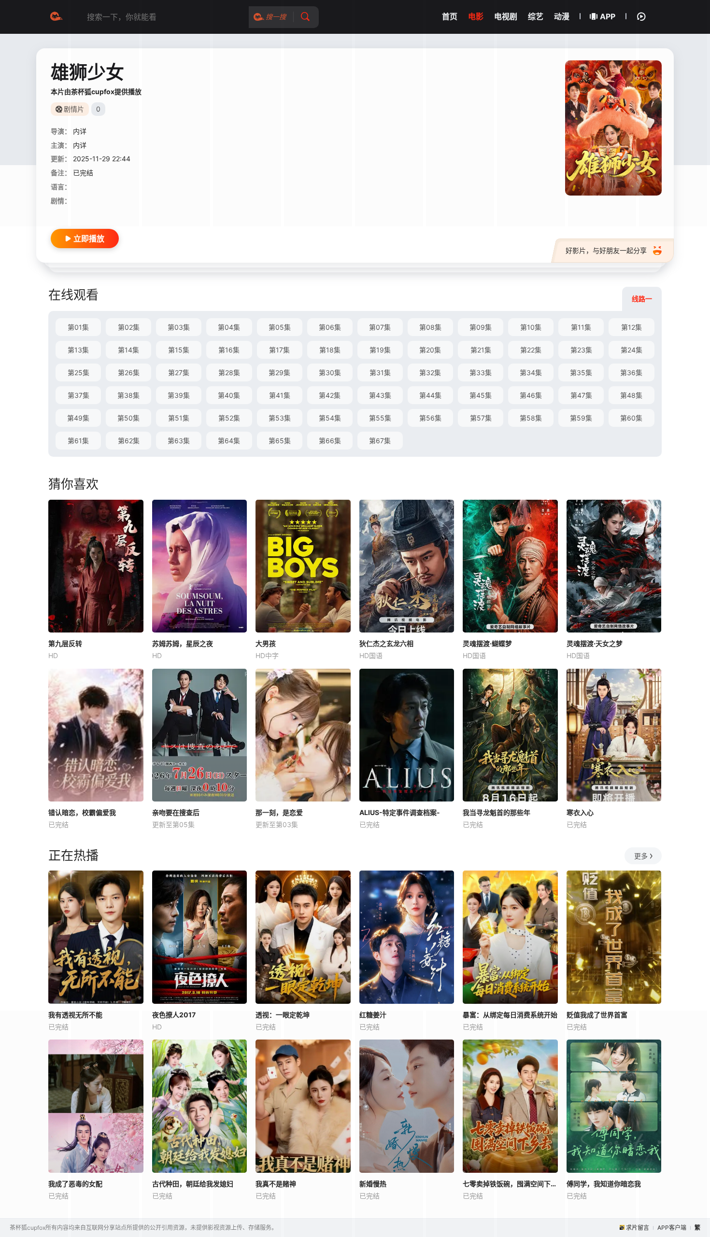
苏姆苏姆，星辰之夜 (182, 643)
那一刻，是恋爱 (279, 812)
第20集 (430, 350)
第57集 (481, 418)
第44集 (430, 395)
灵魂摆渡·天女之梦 (595, 643)
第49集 (78, 418)
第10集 (530, 327)
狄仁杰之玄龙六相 (386, 643)
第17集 (279, 350)
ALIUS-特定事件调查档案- (399, 812)
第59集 (581, 418)
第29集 (279, 372)
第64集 (229, 440)
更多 (641, 856)
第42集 (330, 395)
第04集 (229, 327)
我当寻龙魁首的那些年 (496, 812)
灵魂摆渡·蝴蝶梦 (487, 643)
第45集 (480, 395)
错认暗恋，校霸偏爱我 (82, 812)
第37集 (78, 395)
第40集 (229, 395)
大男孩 (266, 643)
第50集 (128, 418)
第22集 (530, 350)
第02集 (129, 327)
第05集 (280, 327)
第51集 (178, 418)
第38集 (128, 395)
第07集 (380, 327)
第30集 (330, 372)
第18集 (330, 350)
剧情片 (74, 109)
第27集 (178, 372)
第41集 (279, 395)
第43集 (380, 395)
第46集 (531, 395)
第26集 (129, 372)
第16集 (229, 350)
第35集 (581, 372)
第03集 (179, 327)
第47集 (581, 395)
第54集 (330, 418)
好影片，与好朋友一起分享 (606, 250)
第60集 (631, 418)
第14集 (128, 350)
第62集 (129, 440)
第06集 (330, 327)
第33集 (480, 372)
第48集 (631, 395)
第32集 (430, 372)
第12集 (631, 327)
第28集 (229, 372)
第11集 (581, 327)
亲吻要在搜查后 (175, 812)
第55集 (380, 418)
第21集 (480, 350)
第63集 (179, 440)
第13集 (78, 350)
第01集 (78, 327)
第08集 (430, 327)
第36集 (631, 372)
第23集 (581, 350)
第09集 (480, 327)
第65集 (280, 440)
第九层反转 (65, 643)
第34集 (531, 372)
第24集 (631, 350)
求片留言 (637, 1227)
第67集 (380, 440)
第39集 (179, 395)
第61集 (78, 440)
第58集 (531, 418)
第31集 (380, 372)
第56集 (430, 418)
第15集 (178, 350)
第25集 (78, 372)
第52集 (229, 418)
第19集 (380, 350)
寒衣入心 (580, 812)
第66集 (330, 440)
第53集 (280, 418)
